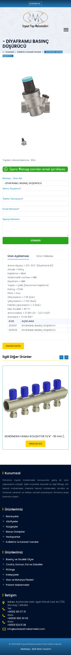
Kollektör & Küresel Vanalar (29, 52)
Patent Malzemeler (17, 585)
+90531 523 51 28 (16, 625)
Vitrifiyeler (12, 521)
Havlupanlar (13, 536)
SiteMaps (26, 649)
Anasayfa (9, 52)
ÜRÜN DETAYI (35, 443)
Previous (61, 357)
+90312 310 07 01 (16, 611)
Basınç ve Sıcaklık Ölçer (20, 559)
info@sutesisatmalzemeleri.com (26, 629)
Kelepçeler (12, 574)
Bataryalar (12, 516)
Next (66, 357)
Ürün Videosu (44, 256)
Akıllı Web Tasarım (41, 649)
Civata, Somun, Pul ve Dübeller (24, 564)
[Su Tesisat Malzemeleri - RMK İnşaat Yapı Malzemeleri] (35, 19)
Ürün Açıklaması (18, 256)
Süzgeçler (12, 526)
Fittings (10, 569)
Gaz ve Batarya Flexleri (20, 579)
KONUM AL (35, 3)
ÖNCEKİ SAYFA (13, 346)
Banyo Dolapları (15, 531)
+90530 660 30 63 (17, 618)
